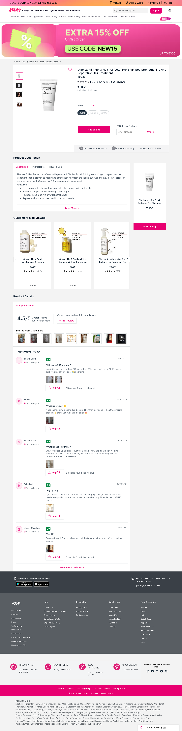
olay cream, (32, 709)
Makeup (144, 607)
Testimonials (16, 626)
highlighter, (29, 704)
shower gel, (87, 709)
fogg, (41, 709)
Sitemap (112, 627)
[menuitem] (165, 19)
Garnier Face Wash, (52, 718)
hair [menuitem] (29, 16)
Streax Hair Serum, (130, 718)
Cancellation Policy (102, 688)
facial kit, (110, 704)
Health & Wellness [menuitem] (91, 16)
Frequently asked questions (55, 611)
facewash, (28, 715)
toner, (80, 707)
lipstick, (19, 704)
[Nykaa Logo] (14, 9)
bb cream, (121, 704)
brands (38, 10)
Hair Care (33, 61)
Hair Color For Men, (66, 724)
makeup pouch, (69, 712)
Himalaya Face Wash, (32, 718)
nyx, (35, 715)
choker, (44, 712)
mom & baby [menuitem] (74, 16)
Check (150, 132)
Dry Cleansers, (83, 724)
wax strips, (75, 709)
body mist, (90, 712)
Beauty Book (81, 607)
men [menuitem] (104, 16)
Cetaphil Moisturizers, (93, 718)
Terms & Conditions (65, 688)
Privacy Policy (119, 688)
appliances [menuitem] (38, 16)
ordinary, (72, 707)
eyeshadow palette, (92, 707)
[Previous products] (16, 259)
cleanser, (107, 707)
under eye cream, (61, 709)
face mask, (62, 704)
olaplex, (81, 712)
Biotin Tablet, (65, 721)
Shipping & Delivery (52, 623)
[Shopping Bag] (170, 11)
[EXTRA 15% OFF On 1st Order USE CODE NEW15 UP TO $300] (91, 40)
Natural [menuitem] (62, 16)
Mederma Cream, (141, 715)
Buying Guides (82, 615)
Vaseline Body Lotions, (34, 721)
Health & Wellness (148, 630)
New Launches (115, 611)
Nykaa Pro (113, 623)
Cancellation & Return (53, 619)
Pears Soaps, (51, 724)
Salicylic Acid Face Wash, (106, 721)
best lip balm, (94, 715)
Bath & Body (146, 619)
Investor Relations (19, 641)
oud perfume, (54, 712)
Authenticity (16, 618)
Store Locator (49, 615)
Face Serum (96, 724)
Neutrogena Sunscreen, (32, 724)
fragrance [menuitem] (112, 16)
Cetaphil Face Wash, (123, 715)
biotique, (72, 704)
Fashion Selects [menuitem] (127, 16)
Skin (143, 611)
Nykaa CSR (16, 630)
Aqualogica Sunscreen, (83, 721)
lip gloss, (81, 704)
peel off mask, (81, 715)
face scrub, (107, 715)
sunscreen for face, (102, 709)
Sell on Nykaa (49, 627)
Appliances (145, 623)
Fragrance (145, 634)
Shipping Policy (83, 688)
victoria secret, (133, 704)
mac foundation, (32, 712)
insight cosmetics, (121, 709)
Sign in (156, 10)
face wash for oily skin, (55, 707)
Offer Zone (113, 607)
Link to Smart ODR (19, 645)
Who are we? (16, 610)
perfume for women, (96, 704)
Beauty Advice (73, 10)
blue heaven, (67, 715)
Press (13, 622)
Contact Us (48, 607)
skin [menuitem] (23, 16)
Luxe (143, 642)
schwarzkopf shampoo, (49, 715)
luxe (45, 10)
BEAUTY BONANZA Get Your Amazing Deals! (34, 2)
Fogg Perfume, (125, 721)
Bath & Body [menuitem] (51, 16)
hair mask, (39, 707)
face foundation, (139, 709)
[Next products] (127, 259)
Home (17, 61)
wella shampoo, (103, 712)
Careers (14, 614)
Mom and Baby (147, 627)
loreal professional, (146, 707)
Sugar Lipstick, (52, 721)
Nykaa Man (113, 615)
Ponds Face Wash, (112, 718)
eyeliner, (29, 707)
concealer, (51, 704)
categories (27, 10)
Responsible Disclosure (21, 637)
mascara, (132, 707)
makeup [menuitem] (15, 16)
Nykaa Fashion (57, 10)
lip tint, (48, 709)
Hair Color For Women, (72, 718)
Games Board (82, 611)
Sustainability (16, 634)
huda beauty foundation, (123, 712)
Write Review (66, 320)
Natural (144, 638)
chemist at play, (119, 707)
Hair (24, 61)
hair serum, (40, 704)
